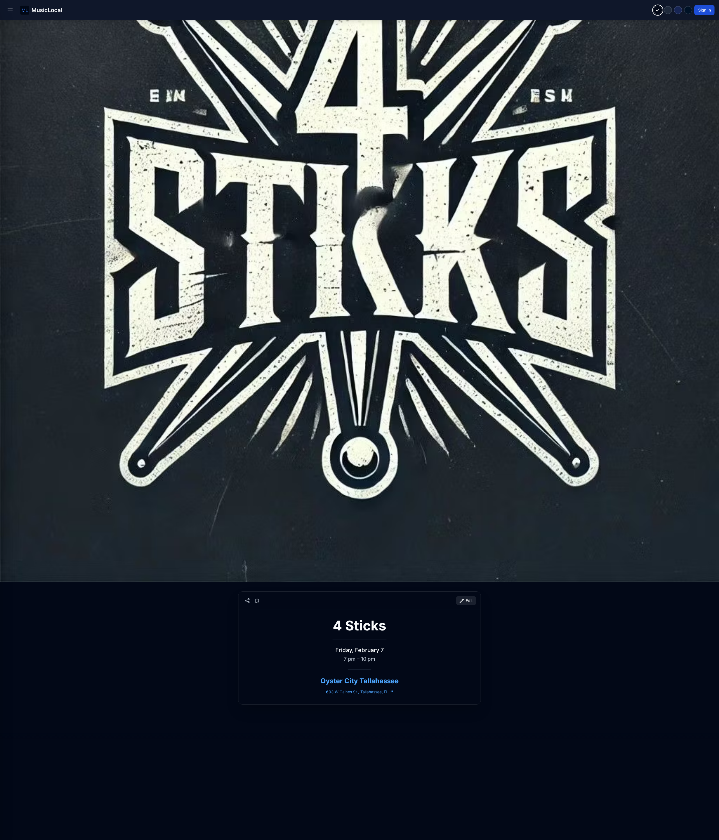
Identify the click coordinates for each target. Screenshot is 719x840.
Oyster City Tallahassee (359, 681)
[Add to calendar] (257, 601)
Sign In (704, 10)
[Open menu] (10, 10)
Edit (469, 600)
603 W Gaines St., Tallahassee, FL (357, 691)
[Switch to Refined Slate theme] (668, 10)
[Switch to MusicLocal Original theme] (658, 10)
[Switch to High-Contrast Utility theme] (688, 10)
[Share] (247, 600)
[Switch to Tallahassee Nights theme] (678, 10)
